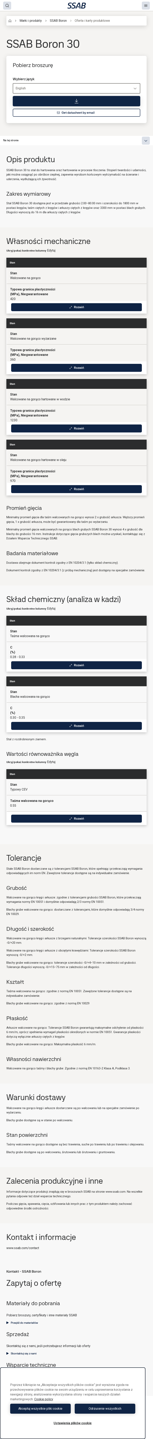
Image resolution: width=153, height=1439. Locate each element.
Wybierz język (23, 79)
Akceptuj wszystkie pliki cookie (40, 1408)
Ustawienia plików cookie (73, 1423)
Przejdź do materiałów (24, 1323)
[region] (72, 1403)
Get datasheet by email (78, 113)
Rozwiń (79, 307)
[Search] (7, 6)
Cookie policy (43, 1399)
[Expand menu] (146, 141)
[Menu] (146, 6)
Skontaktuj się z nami (23, 1353)
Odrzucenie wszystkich (105, 1408)
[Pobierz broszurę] (76, 101)
